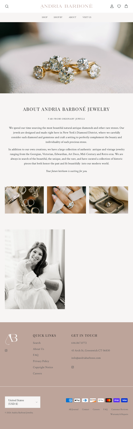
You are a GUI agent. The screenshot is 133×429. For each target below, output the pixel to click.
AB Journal (73, 409)
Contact (85, 409)
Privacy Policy (41, 361)
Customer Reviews (119, 409)
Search (37, 343)
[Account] (111, 6)
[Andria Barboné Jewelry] (66, 6)
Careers (37, 373)
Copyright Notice (43, 367)
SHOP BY (58, 17)
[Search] (7, 6)
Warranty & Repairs (119, 414)
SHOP (44, 17)
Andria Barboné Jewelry (22, 412)
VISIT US (87, 17)
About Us (38, 349)
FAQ (35, 355)
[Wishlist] (119, 6)
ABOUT (72, 17)
